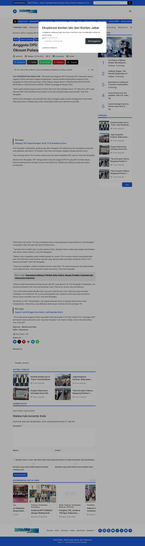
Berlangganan (94, 41)
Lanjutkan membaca (49, 48)
